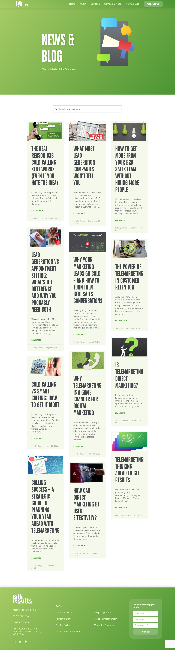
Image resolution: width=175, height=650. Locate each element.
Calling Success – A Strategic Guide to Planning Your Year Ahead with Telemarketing (45, 506)
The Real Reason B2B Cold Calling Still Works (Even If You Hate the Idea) (45, 166)
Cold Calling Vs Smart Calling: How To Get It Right (45, 394)
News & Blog (132, 3)
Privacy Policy (63, 618)
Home (72, 3)
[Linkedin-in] (14, 641)
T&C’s (59, 606)
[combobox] (87, 108)
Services (95, 3)
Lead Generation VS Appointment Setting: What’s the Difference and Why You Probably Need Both (45, 282)
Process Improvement (105, 618)
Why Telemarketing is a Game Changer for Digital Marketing (87, 396)
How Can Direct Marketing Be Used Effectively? (86, 504)
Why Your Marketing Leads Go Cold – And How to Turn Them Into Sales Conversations (87, 280)
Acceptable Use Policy (68, 631)
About (83, 3)
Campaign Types (112, 3)
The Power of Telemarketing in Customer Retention (129, 277)
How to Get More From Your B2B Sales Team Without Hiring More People (127, 169)
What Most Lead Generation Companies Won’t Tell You (84, 166)
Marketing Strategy (104, 625)
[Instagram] (20, 641)
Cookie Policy (63, 625)
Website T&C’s (64, 612)
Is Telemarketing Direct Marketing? (129, 375)
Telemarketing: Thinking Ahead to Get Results (130, 469)
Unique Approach (103, 612)
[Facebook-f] (25, 641)
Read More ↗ (37, 210)
